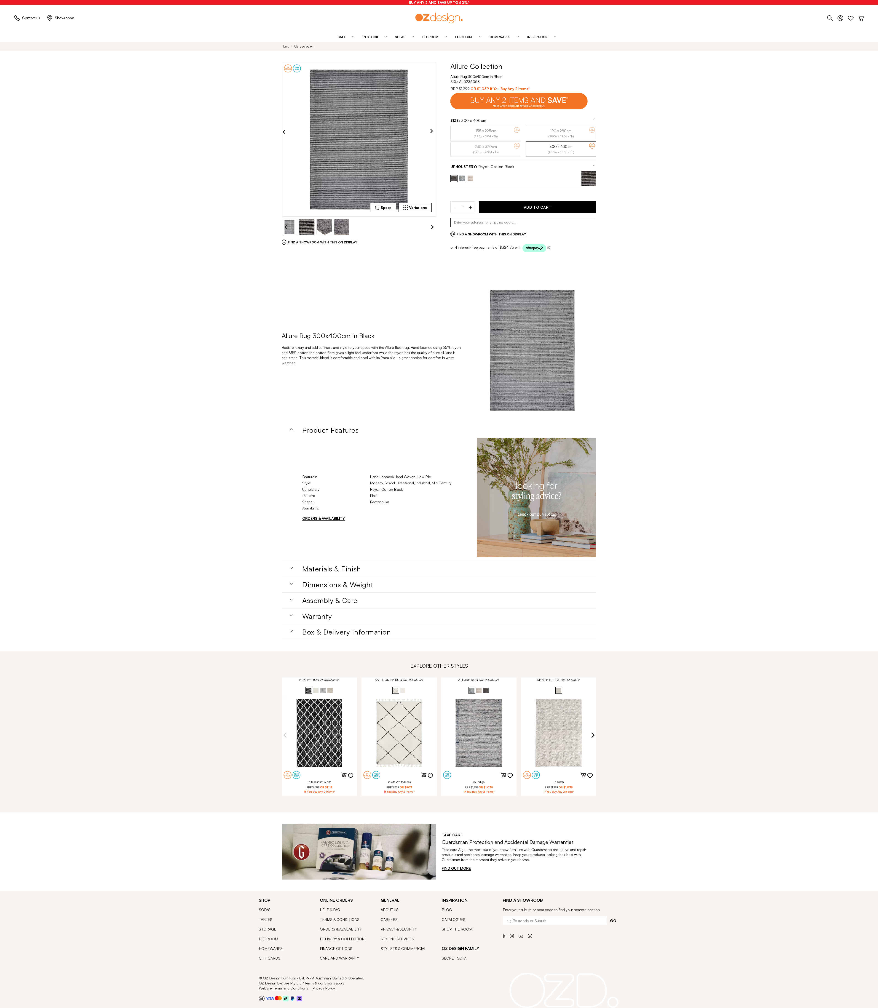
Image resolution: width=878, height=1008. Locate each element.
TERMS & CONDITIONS (339, 919)
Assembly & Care (330, 600)
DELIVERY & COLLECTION (342, 939)
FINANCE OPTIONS (336, 948)
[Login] (843, 17)
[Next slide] (432, 131)
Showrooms (65, 18)
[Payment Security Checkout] (262, 998)
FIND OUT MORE (456, 868)
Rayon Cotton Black (482, 167)
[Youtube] (521, 935)
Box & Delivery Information (346, 632)
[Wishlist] (853, 17)
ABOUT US (390, 909)
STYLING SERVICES (397, 939)
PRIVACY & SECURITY (399, 929)
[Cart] (861, 17)
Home (285, 46)
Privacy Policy (324, 988)
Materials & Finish (331, 569)
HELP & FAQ (330, 909)
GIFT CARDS (269, 958)
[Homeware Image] (536, 497)
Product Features (330, 430)
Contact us (31, 18)
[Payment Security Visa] (270, 998)
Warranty (317, 616)
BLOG (447, 909)
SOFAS (264, 909)
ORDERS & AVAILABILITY (323, 518)
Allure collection (303, 46)
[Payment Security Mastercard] (278, 998)
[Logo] (439, 18)
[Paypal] (292, 998)
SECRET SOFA (454, 958)
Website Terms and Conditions (283, 988)
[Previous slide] (285, 131)
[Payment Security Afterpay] (286, 998)
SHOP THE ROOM (457, 929)
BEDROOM (268, 939)
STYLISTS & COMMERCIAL (403, 948)
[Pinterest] (530, 935)
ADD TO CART (537, 207)
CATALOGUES (453, 919)
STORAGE (267, 929)
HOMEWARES (271, 948)
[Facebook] (504, 935)
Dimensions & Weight (337, 585)
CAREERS (389, 919)
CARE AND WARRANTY (339, 958)
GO (613, 920)
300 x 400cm (468, 120)
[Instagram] (512, 935)
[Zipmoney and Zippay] (299, 998)
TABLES (265, 919)
